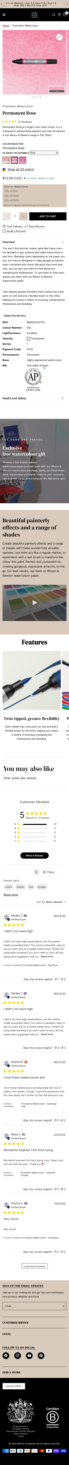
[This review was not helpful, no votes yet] (62, 979)
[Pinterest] (41, 1355)
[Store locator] (59, 14)
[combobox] (51, 901)
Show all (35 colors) (21, 169)
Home (6, 25)
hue (31, 886)
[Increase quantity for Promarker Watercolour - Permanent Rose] (23, 216)
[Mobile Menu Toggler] (4, 15)
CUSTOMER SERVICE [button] (16, 1322)
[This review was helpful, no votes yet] (55, 1048)
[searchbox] (18, 872)
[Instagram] (17, 1355)
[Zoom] (59, 37)
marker (20, 886)
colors (8, 886)
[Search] (54, 14)
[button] (34, 602)
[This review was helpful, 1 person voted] (56, 979)
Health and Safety (14, 398)
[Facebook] (6, 1355)
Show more (11, 894)
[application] (34, 603)
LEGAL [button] (7, 1334)
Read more (47, 956)
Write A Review (34, 855)
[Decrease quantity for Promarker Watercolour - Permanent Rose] (7, 216)
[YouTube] (29, 1355)
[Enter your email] (63, 1306)
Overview (9, 242)
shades (42, 886)
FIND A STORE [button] (12, 1372)
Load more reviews (34, 1266)
